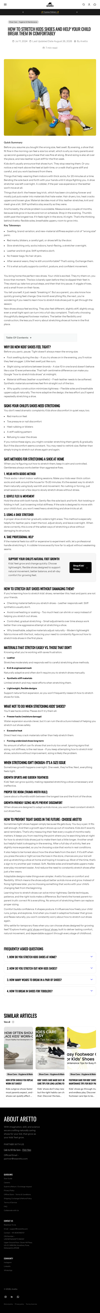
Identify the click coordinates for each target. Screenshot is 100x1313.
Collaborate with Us (11, 1210)
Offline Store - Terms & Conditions (17, 1194)
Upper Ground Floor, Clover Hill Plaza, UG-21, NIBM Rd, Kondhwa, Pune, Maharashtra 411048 (18, 1245)
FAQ (5, 1206)
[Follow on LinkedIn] (11, 1297)
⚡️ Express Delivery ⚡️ (50, 11)
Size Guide (8, 1178)
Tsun (75, 343)
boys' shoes (51, 929)
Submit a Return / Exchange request (18, 1186)
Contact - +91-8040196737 (14, 1233)
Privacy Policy (9, 1190)
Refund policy (8, 1304)
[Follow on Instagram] (5, 1297)
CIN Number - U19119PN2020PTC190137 (14, 1237)
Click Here (26, 1150)
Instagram (8, 1262)
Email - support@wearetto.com (16, 1229)
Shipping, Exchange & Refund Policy (18, 1198)
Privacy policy (19, 1304)
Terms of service (31, 1304)
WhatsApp (8, 1270)
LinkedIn (7, 1266)
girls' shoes (33, 929)
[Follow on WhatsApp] (18, 1297)
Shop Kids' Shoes (80, 567)
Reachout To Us (10, 1225)
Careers (7, 1182)
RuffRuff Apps (66, 343)
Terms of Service (10, 1202)
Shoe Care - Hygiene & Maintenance (23, 22)
